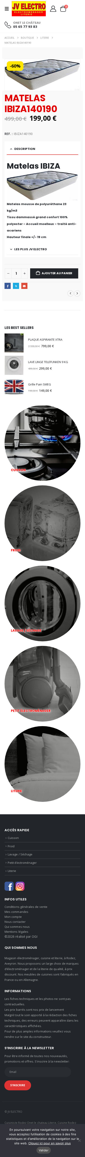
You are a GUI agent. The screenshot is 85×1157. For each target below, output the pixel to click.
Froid (11, 846)
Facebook (8, 286)
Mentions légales (16, 932)
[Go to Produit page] (14, 342)
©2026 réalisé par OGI (21, 936)
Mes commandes (16, 912)
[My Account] (53, 9)
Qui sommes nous (17, 927)
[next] (77, 293)
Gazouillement (16, 286)
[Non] (79, 1140)
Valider (44, 1150)
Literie (12, 871)
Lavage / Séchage (20, 854)
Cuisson (13, 838)
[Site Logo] (29, 8)
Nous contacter (15, 922)
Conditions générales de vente (26, 907)
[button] (8, 9)
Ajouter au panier (57, 273)
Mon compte (13, 917)
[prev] (70, 293)
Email (24, 286)
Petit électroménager (22, 863)
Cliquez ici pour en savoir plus (49, 1143)
